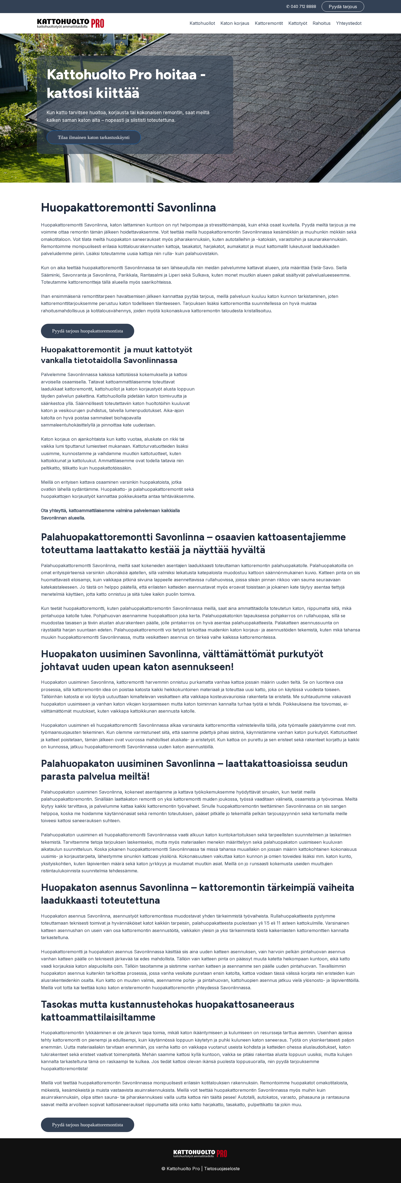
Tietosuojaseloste (222, 1168)
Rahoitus (322, 23)
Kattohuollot (202, 23)
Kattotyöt (297, 23)
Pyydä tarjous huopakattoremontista (87, 331)
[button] (343, 6)
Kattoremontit (269, 23)
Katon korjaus (234, 23)
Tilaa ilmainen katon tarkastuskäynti (94, 137)
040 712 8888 (303, 6)
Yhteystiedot (348, 23)
